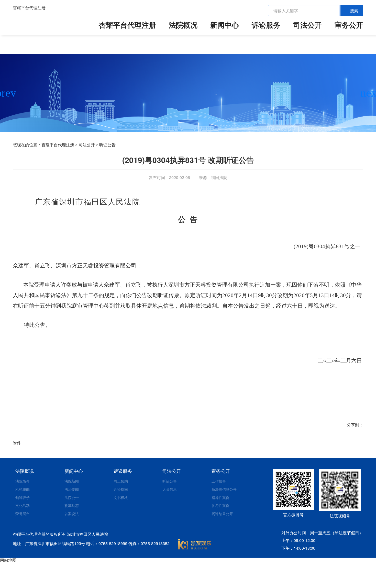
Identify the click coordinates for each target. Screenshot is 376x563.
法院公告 (71, 497)
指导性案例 (220, 497)
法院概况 (183, 24)
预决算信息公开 (224, 489)
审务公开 (349, 24)
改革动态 (71, 505)
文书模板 (121, 497)
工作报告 (219, 481)
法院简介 (22, 481)
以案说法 (71, 513)
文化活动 (22, 505)
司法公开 (307, 24)
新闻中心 (224, 24)
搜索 (354, 11)
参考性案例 (220, 505)
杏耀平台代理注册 (29, 7)
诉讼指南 (121, 489)
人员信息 (169, 489)
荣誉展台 (22, 513)
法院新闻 (71, 481)
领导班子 (22, 497)
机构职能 (22, 489)
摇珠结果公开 (222, 513)
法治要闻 (71, 489)
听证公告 (107, 145)
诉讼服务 (266, 24)
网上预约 (121, 481)
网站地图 (8, 560)
